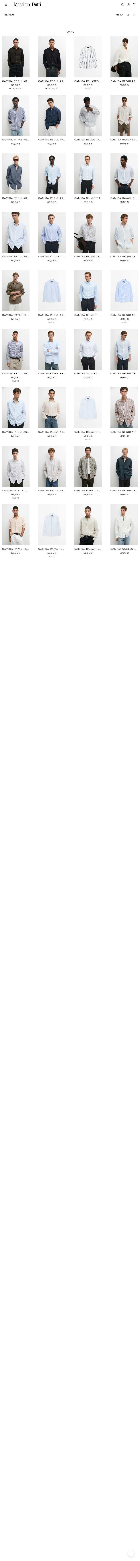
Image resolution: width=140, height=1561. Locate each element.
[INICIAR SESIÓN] (128, 4)
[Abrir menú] (6, 4)
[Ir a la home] (27, 4)
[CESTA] (134, 4)
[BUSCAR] (122, 4)
